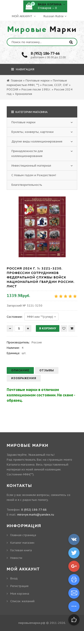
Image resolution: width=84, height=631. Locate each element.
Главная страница (23, 535)
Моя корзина (19, 593)
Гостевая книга (21, 550)
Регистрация (19, 586)
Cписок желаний (22, 601)
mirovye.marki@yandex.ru (35, 514)
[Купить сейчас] (71, 328)
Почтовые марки (23, 122)
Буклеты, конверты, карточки (32, 132)
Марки (42, 29)
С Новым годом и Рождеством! (33, 175)
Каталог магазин (22, 543)
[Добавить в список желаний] (63, 328)
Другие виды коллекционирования (36, 141)
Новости (16, 558)
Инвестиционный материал (31, 165)
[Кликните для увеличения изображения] (42, 226)
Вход (14, 578)
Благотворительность (26, 185)
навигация (24, 69)
